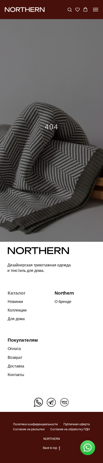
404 (51, 246)
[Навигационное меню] (95, 9)
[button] (69, 9)
